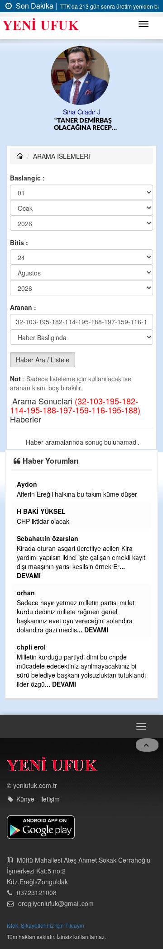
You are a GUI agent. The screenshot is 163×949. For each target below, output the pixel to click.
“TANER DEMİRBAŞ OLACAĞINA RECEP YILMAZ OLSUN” (83, 125)
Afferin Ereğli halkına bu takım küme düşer (77, 493)
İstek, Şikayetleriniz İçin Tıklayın (45, 925)
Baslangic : (27, 177)
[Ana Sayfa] (52, 766)
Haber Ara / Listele (42, 359)
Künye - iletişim (38, 798)
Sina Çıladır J (82, 112)
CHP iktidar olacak (43, 521)
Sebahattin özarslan (47, 538)
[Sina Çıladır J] (82, 74)
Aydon (27, 484)
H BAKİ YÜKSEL (41, 511)
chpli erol (31, 646)
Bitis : (19, 242)
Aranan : (23, 307)
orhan (26, 592)
